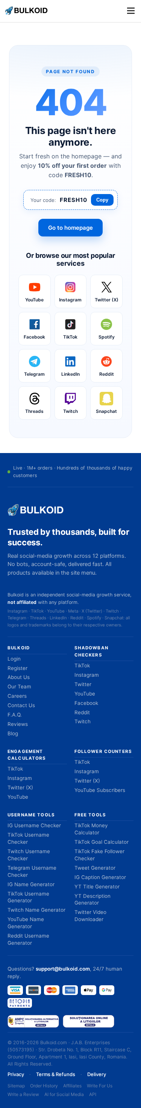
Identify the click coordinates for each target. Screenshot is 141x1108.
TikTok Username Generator (28, 897)
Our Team (19, 686)
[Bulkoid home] (36, 509)
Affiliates (72, 1085)
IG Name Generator (31, 884)
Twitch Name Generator (36, 910)
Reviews (18, 724)
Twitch (82, 721)
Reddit (82, 712)
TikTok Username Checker (28, 838)
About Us (19, 677)
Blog (13, 733)
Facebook (86, 703)
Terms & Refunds (55, 1074)
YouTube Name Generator (26, 922)
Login (14, 659)
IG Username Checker (34, 825)
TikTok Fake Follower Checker (99, 854)
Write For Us (99, 1085)
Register (17, 668)
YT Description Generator (92, 899)
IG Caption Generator (100, 877)
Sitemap (16, 1085)
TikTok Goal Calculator (101, 842)
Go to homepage (70, 227)
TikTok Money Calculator (91, 829)
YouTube (84, 694)
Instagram (86, 675)
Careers (17, 696)
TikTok (82, 665)
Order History (44, 1085)
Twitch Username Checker (29, 854)
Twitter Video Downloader (90, 915)
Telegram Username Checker (32, 871)
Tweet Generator (94, 868)
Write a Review (23, 1094)
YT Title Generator (97, 887)
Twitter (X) (20, 787)
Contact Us (21, 705)
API (92, 1094)
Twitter (82, 684)
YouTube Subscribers (99, 790)
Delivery (96, 1074)
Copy (102, 200)
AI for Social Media (64, 1094)
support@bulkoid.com (63, 969)
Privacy (16, 1074)
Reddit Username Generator (28, 939)
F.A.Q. (15, 715)
